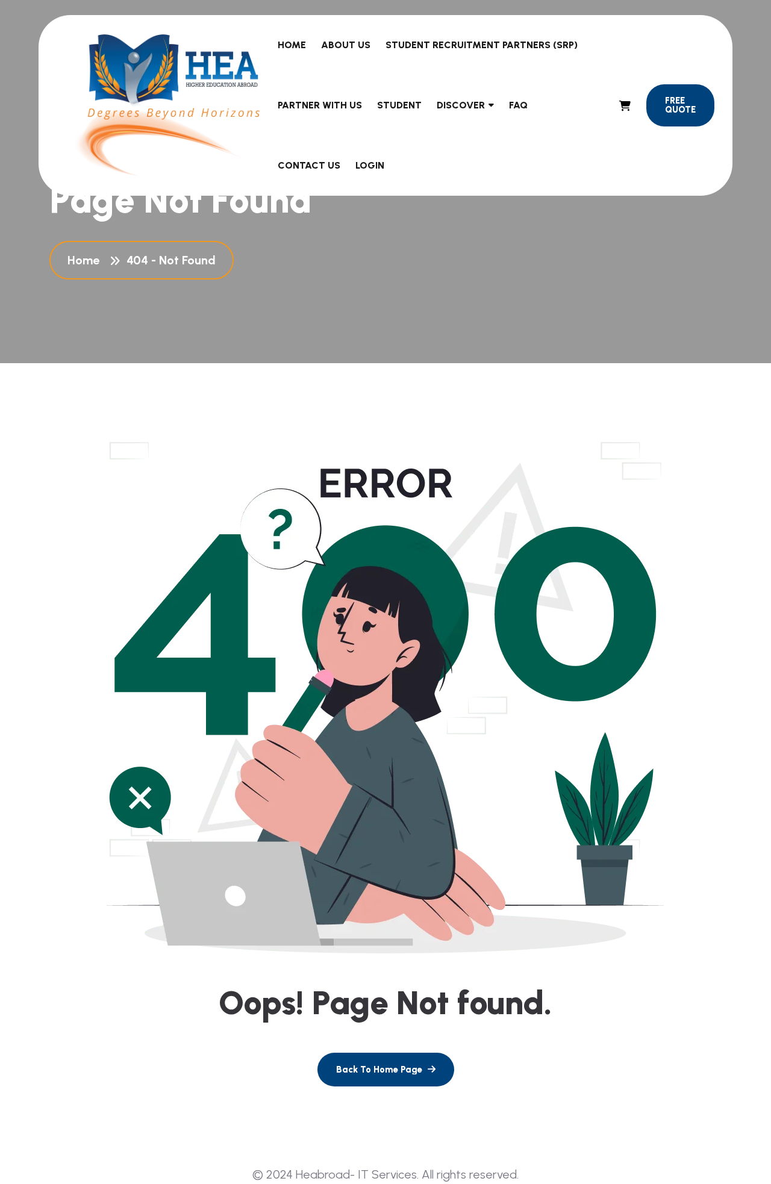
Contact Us (309, 165)
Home (292, 45)
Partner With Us (320, 105)
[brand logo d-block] (167, 105)
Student (399, 105)
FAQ (518, 105)
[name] (625, 106)
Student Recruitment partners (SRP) (482, 45)
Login (369, 165)
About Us (345, 45)
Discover (461, 105)
